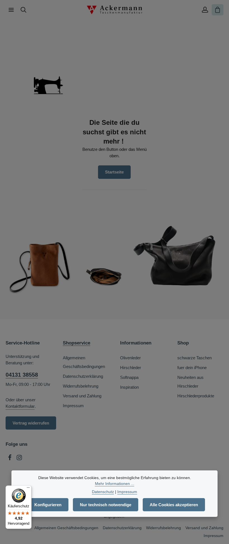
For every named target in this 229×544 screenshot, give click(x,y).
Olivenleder (130, 357)
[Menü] (11, 9)
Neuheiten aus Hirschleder (190, 381)
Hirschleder (130, 367)
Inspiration (129, 387)
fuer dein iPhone (192, 367)
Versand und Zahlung (82, 395)
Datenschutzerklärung (83, 376)
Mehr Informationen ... (114, 483)
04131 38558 (22, 375)
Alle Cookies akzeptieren (174, 504)
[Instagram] (19, 459)
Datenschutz (103, 491)
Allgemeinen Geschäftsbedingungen (84, 362)
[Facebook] (10, 459)
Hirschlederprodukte (195, 395)
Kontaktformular (20, 406)
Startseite (114, 172)
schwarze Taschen (194, 357)
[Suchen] (23, 9)
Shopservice (76, 343)
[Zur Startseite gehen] (114, 9)
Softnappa (129, 377)
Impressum (73, 405)
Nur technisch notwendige (105, 504)
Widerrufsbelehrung (80, 386)
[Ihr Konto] (205, 9)
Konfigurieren (47, 504)
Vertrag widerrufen (31, 423)
